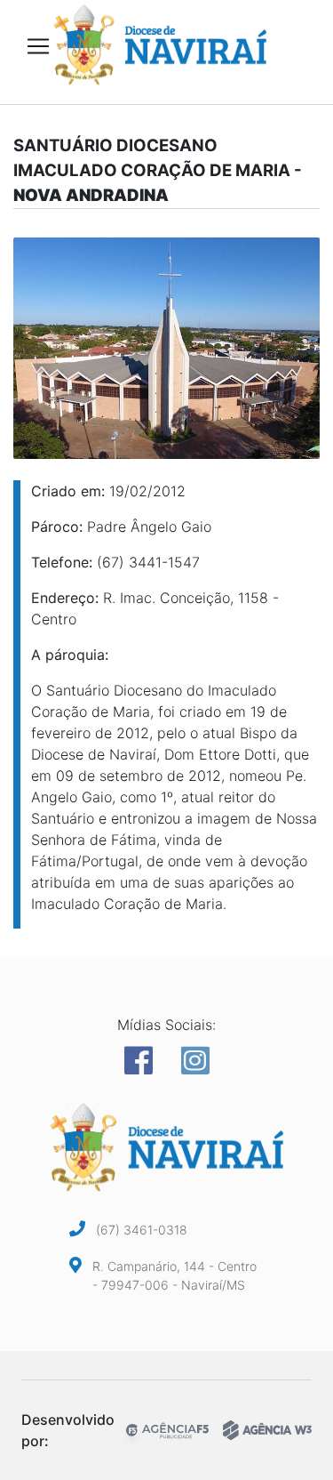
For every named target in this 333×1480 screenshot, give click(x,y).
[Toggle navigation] (38, 46)
